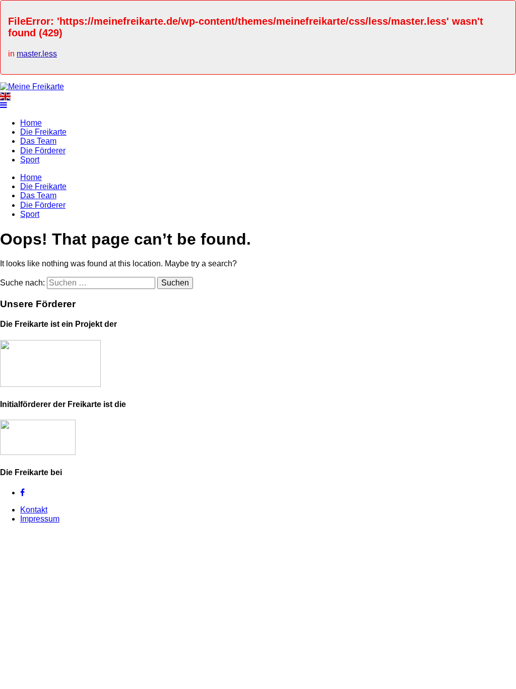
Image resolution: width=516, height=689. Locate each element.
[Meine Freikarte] (32, 86)
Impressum (39, 518)
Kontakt (33, 509)
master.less (37, 53)
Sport (29, 159)
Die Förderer (43, 150)
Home (31, 123)
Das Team (38, 141)
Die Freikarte (43, 132)
